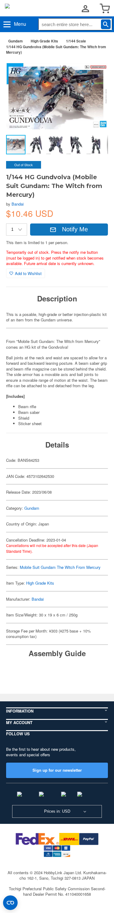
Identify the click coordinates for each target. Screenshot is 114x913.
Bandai (18, 204)
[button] (97, 69)
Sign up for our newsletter (57, 770)
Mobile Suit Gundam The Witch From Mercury (60, 567)
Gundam (15, 41)
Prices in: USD (57, 811)
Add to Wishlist (28, 273)
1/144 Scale (76, 41)
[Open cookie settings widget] (10, 902)
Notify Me (75, 229)
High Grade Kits (44, 41)
